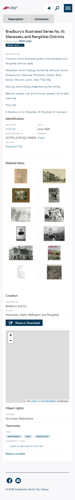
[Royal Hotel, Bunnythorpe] (21, 253)
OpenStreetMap (48, 401)
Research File (14, 146)
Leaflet (33, 401)
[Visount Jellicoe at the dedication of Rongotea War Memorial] (21, 214)
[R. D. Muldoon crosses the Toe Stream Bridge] (54, 195)
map (28, 436)
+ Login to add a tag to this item (26, 446)
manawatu (14, 436)
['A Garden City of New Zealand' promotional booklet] (54, 253)
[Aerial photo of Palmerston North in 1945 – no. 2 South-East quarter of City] (54, 272)
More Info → (15, 45)
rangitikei (42, 436)
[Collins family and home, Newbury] (54, 234)
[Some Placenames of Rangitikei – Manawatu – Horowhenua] (21, 272)
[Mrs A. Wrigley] (21, 234)
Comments (42, 19)
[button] (10, 335)
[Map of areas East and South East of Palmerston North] (21, 176)
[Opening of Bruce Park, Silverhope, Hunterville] (21, 195)
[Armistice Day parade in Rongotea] (54, 214)
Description (15, 19)
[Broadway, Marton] (54, 176)
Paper (41, 137)
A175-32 (10, 129)
